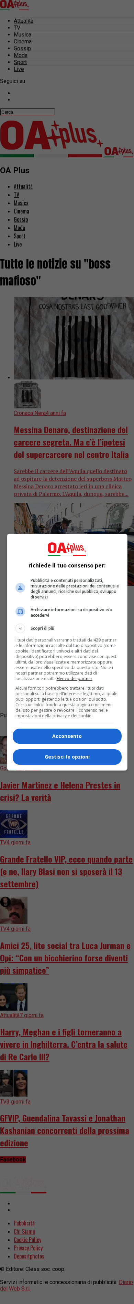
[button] (67, 628)
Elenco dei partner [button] (74, 678)
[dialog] (67, 652)
